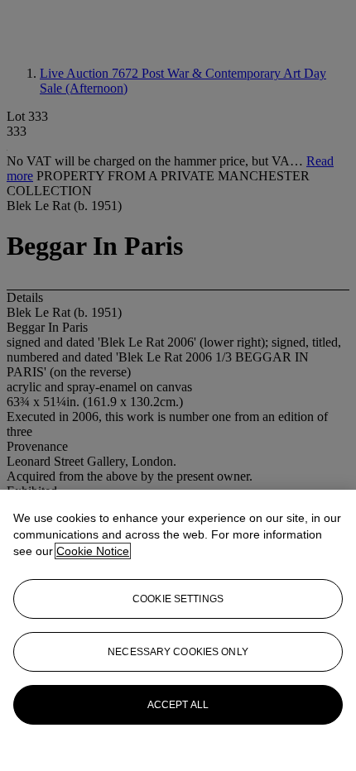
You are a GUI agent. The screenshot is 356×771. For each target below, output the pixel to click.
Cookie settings (178, 599)
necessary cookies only (178, 652)
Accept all (178, 705)
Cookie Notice (92, 551)
